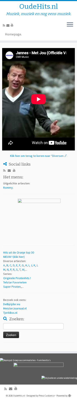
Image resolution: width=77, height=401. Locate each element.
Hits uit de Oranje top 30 (18, 252)
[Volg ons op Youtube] (13, 25)
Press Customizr (47, 395)
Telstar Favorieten (15, 282)
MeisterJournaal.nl (15, 308)
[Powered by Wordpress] (69, 394)
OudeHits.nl (38, 6)
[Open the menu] (70, 25)
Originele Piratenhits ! (17, 278)
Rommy (8, 188)
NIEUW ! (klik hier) (14, 257)
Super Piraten (12, 287)
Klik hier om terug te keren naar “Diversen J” (38, 156)
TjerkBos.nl (10, 313)
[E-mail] (8, 25)
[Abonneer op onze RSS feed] (4, 25)
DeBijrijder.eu (11, 304)
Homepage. (13, 34)
